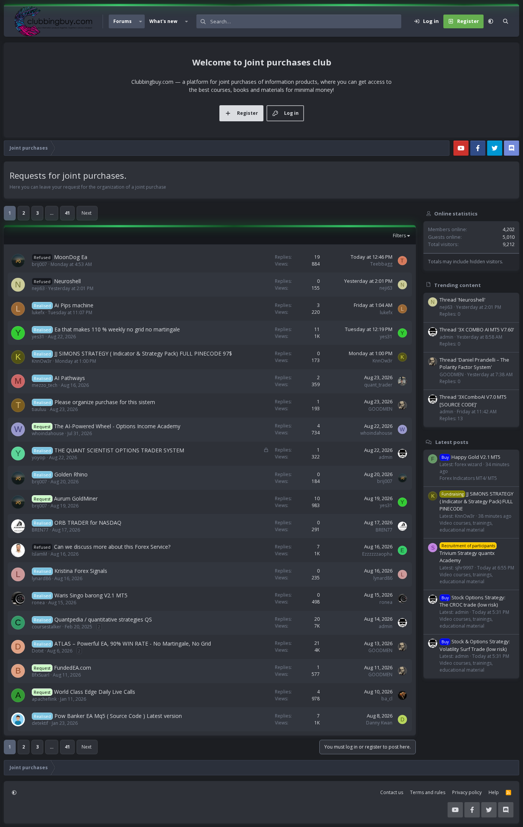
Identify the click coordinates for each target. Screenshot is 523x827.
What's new (163, 21)
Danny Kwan (379, 722)
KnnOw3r (42, 361)
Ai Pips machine (73, 305)
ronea (38, 602)
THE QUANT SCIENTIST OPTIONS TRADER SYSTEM (119, 450)
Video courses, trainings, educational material (466, 526)
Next (87, 213)
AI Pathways (69, 378)
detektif (40, 723)
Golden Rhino (71, 474)
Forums (122, 21)
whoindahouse (48, 433)
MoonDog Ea (70, 257)
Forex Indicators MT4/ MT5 (468, 478)
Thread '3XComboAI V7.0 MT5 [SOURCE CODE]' (473, 400)
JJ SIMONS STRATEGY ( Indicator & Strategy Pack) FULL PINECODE (476, 501)
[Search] (505, 21)
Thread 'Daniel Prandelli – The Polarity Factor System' (474, 363)
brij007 (39, 264)
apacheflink (44, 699)
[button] (140, 21)
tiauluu (39, 409)
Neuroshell (67, 281)
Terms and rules (427, 792)
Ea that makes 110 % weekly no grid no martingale (117, 329)
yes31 (38, 336)
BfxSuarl (40, 675)
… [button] (52, 213)
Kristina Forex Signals (80, 570)
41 (67, 213)
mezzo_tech (44, 385)
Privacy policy (467, 792)
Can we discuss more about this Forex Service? (112, 546)
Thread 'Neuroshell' (462, 299)
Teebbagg (381, 264)
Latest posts (451, 442)
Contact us (391, 792)
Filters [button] (399, 235)
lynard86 (41, 578)
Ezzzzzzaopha (377, 554)
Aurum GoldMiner (76, 498)
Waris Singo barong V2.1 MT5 (90, 595)
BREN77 (40, 530)
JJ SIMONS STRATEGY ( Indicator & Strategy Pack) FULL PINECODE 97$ (143, 353)
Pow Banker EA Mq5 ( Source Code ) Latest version (118, 715)
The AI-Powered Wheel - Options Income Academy (117, 426)
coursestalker (46, 626)
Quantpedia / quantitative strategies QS (103, 619)
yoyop (39, 457)
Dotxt (38, 651)
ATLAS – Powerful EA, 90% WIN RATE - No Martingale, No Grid (132, 643)
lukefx (38, 312)
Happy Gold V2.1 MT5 (470, 456)
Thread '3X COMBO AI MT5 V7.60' (477, 329)
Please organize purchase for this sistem (104, 402)
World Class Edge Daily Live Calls (94, 691)
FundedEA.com (72, 667)
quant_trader (378, 385)
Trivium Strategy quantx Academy (467, 553)
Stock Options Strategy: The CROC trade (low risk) (472, 601)
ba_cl (386, 698)
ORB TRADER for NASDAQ (87, 522)
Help (494, 792)
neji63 (38, 288)
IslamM (39, 554)
